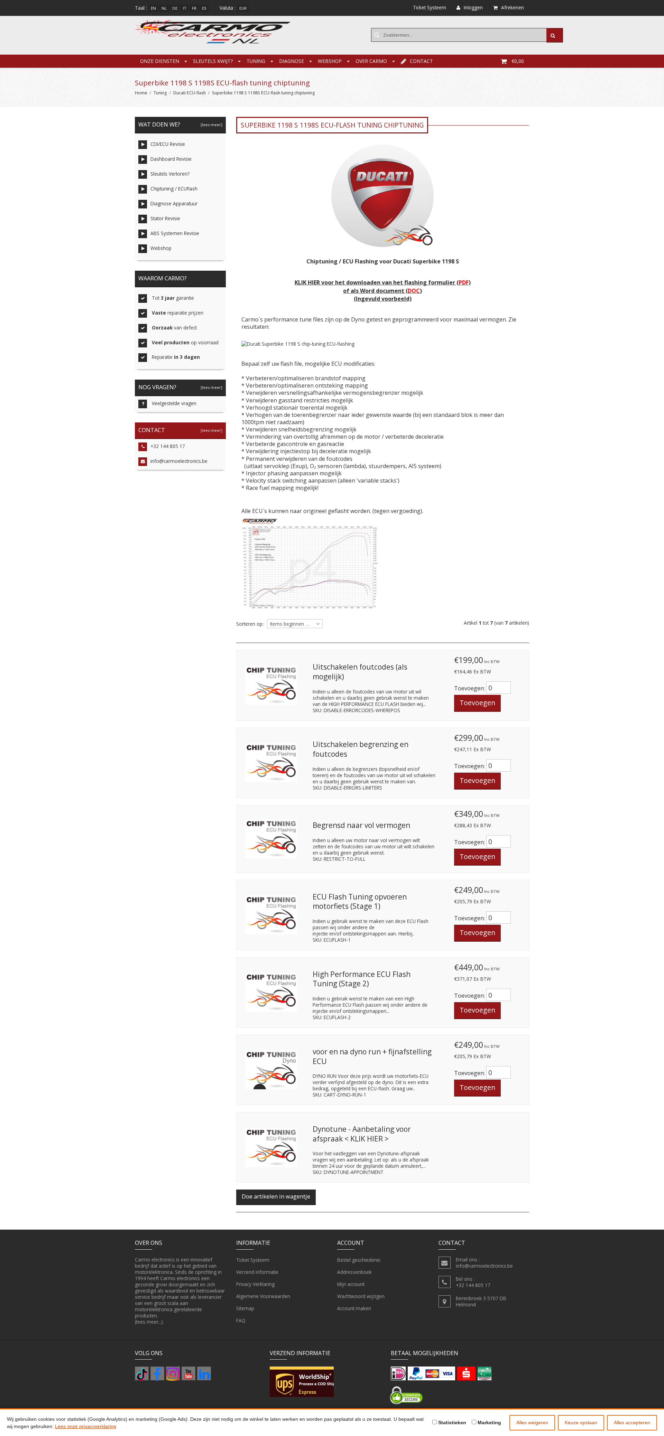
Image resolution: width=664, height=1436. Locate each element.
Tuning (256, 61)
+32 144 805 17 (167, 446)
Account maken (354, 1308)
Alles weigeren (532, 1422)
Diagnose (291, 61)
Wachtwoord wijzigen (361, 1296)
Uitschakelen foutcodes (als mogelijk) (360, 671)
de (174, 8)
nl (164, 8)
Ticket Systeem (252, 1260)
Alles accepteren (632, 1422)
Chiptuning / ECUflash (173, 188)
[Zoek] (554, 35)
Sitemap (245, 1308)
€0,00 (517, 61)
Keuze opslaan (581, 1422)
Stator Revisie (165, 218)
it (184, 8)
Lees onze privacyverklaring (85, 1426)
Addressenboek (354, 1272)
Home (141, 93)
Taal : (141, 7)
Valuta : (228, 7)
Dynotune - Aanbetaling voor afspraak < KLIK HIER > (362, 1134)
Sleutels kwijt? (213, 61)
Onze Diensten (159, 61)
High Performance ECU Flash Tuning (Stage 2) (362, 979)
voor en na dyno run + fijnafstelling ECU (372, 1056)
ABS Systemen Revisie (174, 233)
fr (194, 8)
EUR (243, 8)
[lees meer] (210, 124)
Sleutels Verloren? (170, 173)
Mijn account (351, 1284)
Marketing (488, 1422)
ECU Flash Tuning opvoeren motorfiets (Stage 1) (360, 901)
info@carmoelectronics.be (179, 461)
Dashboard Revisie (171, 159)
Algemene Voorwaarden (263, 1296)
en (153, 8)
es (204, 8)
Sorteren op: (250, 624)
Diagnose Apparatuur (173, 203)
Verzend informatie (257, 1272)
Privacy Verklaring (255, 1284)
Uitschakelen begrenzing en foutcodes (360, 749)
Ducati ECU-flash (189, 93)
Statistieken (451, 1422)
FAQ (241, 1320)
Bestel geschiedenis (358, 1260)
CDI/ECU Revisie (167, 144)
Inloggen (473, 7)
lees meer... (149, 1321)
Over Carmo (371, 61)
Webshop (330, 61)
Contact (421, 61)
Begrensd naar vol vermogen (361, 825)
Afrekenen (512, 7)
